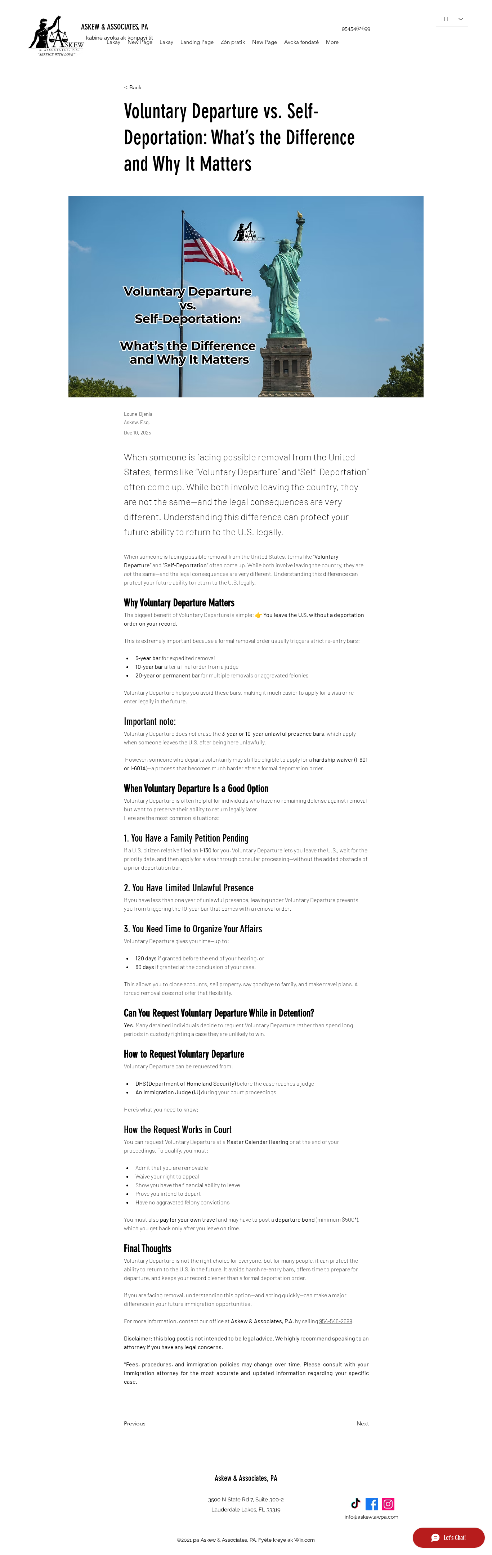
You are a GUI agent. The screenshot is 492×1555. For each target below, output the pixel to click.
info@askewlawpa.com (371, 1517)
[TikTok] (355, 1504)
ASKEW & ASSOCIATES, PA (114, 27)
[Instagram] (388, 1504)
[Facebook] (372, 1504)
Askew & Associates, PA (246, 1478)
